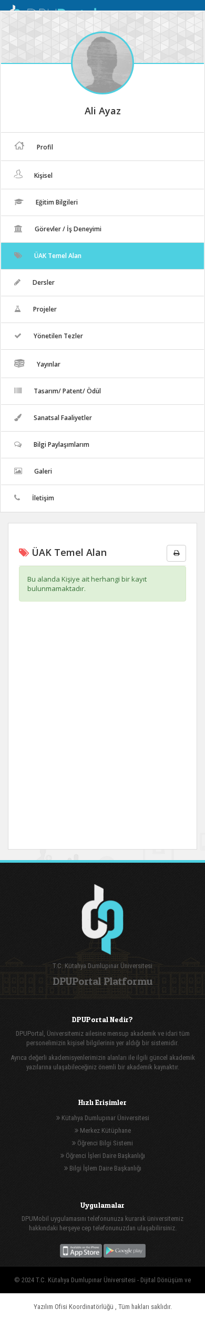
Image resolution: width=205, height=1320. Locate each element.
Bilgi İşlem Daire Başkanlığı (104, 1168)
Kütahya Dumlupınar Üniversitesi (104, 1118)
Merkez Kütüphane (104, 1130)
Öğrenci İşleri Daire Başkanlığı (104, 1156)
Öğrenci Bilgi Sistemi (104, 1143)
